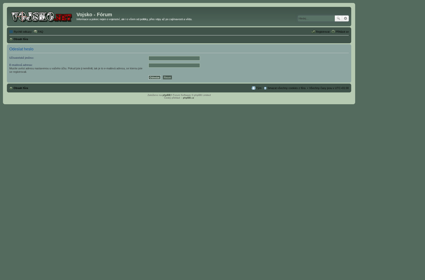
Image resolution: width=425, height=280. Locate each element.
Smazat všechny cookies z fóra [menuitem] (286, 88)
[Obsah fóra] (42, 16)
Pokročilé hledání (345, 18)
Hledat (338, 18)
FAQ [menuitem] (40, 31)
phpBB (166, 95)
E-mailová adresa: (20, 64)
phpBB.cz (188, 97)
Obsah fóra (21, 88)
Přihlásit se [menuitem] (342, 31)
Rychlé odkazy (23, 31)
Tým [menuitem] (258, 88)
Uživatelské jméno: (21, 57)
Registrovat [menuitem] (323, 31)
